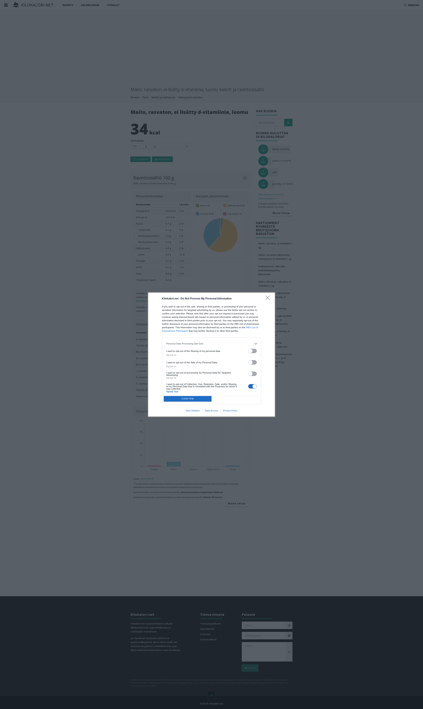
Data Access (211, 410)
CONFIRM (188, 398)
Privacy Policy (230, 410)
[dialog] (211, 354)
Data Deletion (193, 410)
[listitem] (211, 343)
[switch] (252, 351)
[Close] (269, 299)
